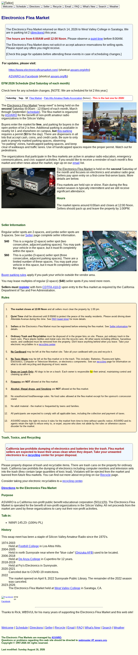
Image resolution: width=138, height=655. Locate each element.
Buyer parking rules (13, 274)
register (24, 287)
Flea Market (35, 98)
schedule (33, 111)
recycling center (47, 344)
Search (102, 6)
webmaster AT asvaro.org (93, 640)
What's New (89, 6)
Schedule (21, 6)
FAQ (77, 6)
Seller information (119, 326)
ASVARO (11, 115)
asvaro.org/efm (79, 69)
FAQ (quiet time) (60, 319)
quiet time (97, 38)
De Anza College (29, 559)
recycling (101, 361)
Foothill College (29, 546)
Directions (34, 6)
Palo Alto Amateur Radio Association (63, 98)
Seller (46, 6)
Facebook (5, 601)
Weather (114, 6)
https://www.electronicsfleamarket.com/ (33, 69)
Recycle (57, 6)
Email (68, 6)
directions (37, 32)
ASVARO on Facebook (23, 76)
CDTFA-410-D (51, 287)
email (76, 162)
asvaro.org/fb (58, 76)
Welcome (8, 6)
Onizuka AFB (84, 552)
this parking (64, 130)
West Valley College (67, 588)
